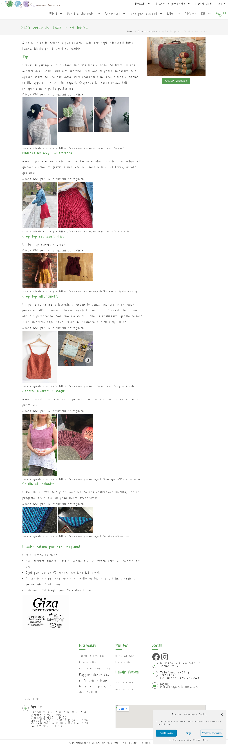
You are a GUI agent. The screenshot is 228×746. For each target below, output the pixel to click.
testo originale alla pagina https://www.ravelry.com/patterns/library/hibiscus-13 (76, 231)
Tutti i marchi (125, 682)
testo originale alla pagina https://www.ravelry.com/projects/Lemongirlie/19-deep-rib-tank (82, 479)
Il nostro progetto (171, 4)
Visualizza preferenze (211, 733)
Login (221, 4)
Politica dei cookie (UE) (94, 668)
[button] (221, 714)
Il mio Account (125, 655)
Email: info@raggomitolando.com (179, 685)
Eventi (141, 4)
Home (130, 31)
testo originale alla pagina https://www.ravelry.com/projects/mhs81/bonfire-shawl (76, 536)
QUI (36, 94)
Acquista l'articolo (176, 81)
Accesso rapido (147, 31)
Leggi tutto (32, 699)
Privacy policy (88, 662)
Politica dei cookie (180, 740)
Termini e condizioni (92, 655)
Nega (188, 733)
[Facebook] (155, 656)
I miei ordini (124, 662)
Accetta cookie (166, 733)
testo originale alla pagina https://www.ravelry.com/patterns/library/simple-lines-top (79, 386)
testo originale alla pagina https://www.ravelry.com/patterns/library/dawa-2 (73, 148)
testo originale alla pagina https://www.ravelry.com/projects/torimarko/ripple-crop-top (80, 291)
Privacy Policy (201, 740)
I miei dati (203, 4)
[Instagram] (164, 656)
